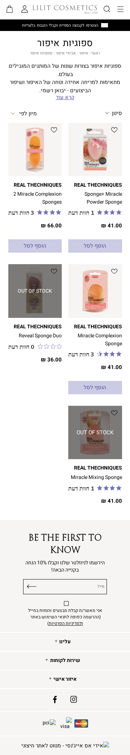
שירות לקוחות (65, 660)
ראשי (95, 53)
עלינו (65, 641)
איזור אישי (65, 679)
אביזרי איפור (66, 53)
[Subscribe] (32, 585)
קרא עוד (65, 97)
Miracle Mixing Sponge (96, 477)
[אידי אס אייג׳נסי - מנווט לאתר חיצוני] (65, 746)
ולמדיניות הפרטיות (66, 623)
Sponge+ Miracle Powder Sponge (103, 197)
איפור (83, 53)
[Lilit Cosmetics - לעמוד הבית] (65, 9)
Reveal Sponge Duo (40, 335)
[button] (10, 10)
